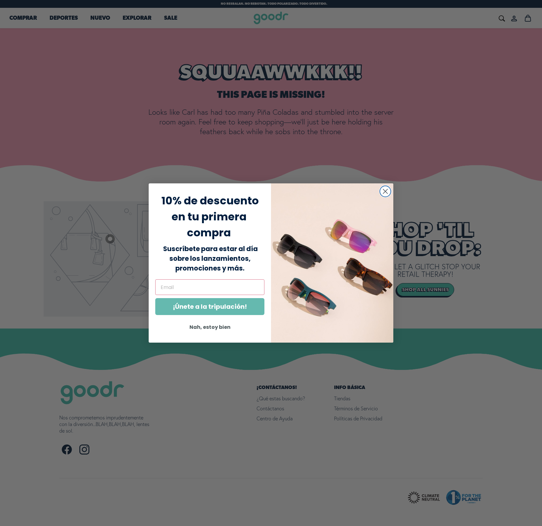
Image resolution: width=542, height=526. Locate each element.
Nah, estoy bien (210, 327)
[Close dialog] (385, 191)
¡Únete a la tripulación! (210, 306)
